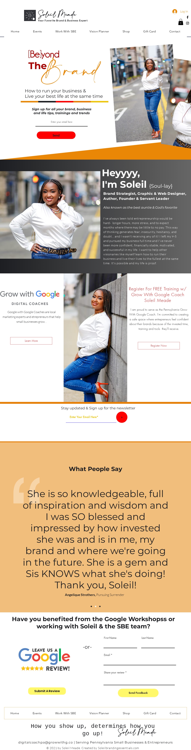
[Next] (181, 543)
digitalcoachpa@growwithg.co (45, 742)
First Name (110, 638)
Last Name (148, 638)
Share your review (114, 672)
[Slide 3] (100, 606)
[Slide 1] (91, 606)
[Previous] (9, 543)
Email (107, 655)
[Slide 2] (95, 606)
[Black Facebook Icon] (188, 17)
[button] (180, 22)
